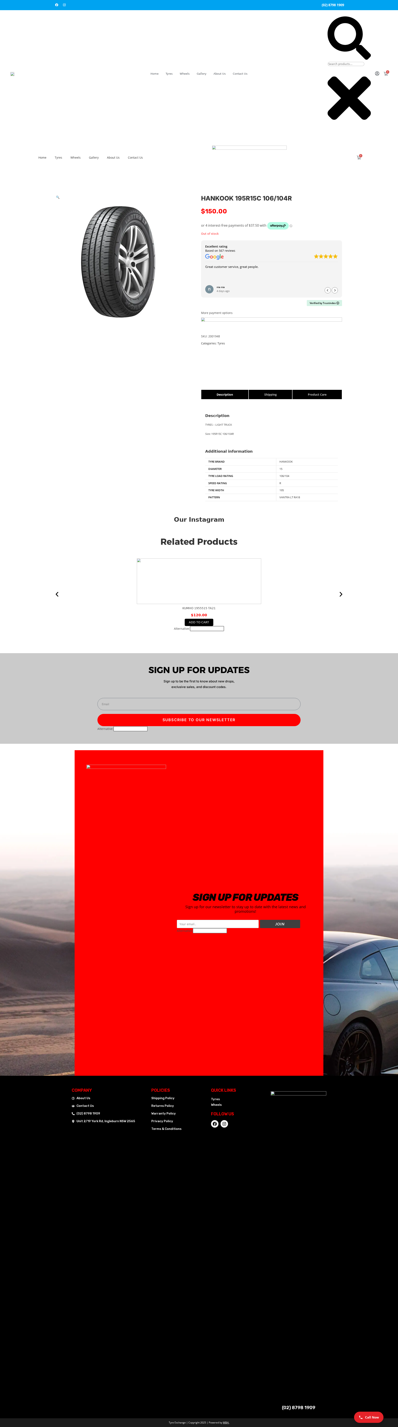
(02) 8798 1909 (298, 1407)
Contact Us (240, 73)
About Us (220, 73)
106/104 (284, 476)
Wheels (185, 73)
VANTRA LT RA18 (289, 497)
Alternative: (182, 629)
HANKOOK (286, 461)
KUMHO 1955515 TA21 (199, 608)
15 (280, 469)
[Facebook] (56, 5)
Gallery (201, 73)
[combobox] (346, 64)
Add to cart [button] (199, 622)
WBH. (226, 1422)
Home (154, 73)
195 (281, 490)
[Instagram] (64, 5)
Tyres (169, 73)
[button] (57, 197)
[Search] (349, 59)
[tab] (225, 394)
